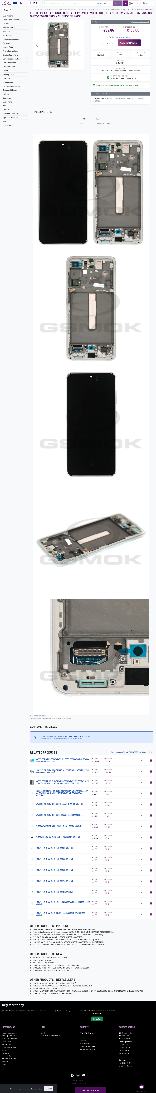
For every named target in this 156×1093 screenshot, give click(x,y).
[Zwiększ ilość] (112, 43)
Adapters (6, 31)
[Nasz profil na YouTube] (84, 1075)
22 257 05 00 (126, 1039)
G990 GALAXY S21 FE (71, 9)
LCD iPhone (7, 102)
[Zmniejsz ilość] (102, 43)
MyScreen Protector (10, 117)
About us (5, 1062)
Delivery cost (6, 1041)
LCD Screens (8, 16)
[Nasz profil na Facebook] (72, 1075)
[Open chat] (141, 1086)
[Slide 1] (54, 67)
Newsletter (6, 1053)
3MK (4, 106)
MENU (35, 3)
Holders (6, 94)
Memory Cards (8, 74)
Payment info (6, 1044)
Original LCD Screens (11, 20)
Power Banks (8, 82)
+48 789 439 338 (124, 1048)
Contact (5, 1064)
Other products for (131, 752)
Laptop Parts (8, 47)
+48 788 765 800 (124, 1050)
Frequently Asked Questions (50, 1036)
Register (97, 1019)
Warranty (5, 1050)
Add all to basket (90, 1090)
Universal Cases (9, 67)
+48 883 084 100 (124, 1053)
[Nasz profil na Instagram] (78, 1075)
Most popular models (9, 1036)
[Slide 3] (63, 67)
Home (32, 9)
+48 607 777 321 (124, 1045)
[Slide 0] (49, 67)
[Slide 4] (67, 67)
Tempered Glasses (10, 90)
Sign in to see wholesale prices (119, 37)
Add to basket (129, 42)
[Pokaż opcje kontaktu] (22, 3)
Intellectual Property (9, 1059)
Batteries (6, 43)
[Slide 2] (58, 67)
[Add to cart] (151, 760)
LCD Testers (7, 125)
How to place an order (9, 1047)
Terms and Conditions (9, 1039)
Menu (6, 10)
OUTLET (6, 24)
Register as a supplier (9, 1033)
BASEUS (6, 110)
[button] (131, 3)
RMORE (6, 121)
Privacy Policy (7, 1056)
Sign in (149, 3)
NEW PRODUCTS (9, 28)
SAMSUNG (58, 9)
